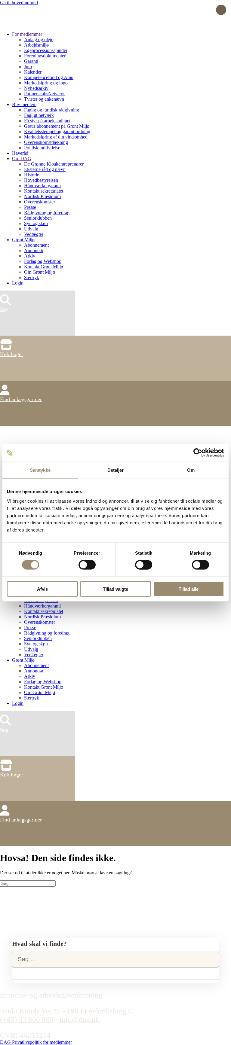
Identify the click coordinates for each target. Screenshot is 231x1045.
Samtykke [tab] (40, 470)
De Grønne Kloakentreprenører (54, 163)
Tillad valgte (115, 588)
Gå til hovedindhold (19, 2)
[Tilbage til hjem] (22, 23)
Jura (28, 66)
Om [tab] (191, 470)
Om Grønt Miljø (39, 272)
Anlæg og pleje (38, 39)
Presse (30, 207)
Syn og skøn (36, 223)
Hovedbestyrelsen (41, 180)
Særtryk (31, 277)
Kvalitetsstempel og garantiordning (57, 131)
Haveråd (20, 153)
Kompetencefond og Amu (48, 77)
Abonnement (36, 245)
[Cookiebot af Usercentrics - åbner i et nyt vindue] (197, 452)
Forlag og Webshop (42, 261)
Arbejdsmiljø (36, 44)
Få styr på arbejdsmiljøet (47, 120)
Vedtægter (33, 234)
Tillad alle (189, 588)
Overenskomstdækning (46, 142)
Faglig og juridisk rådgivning (51, 109)
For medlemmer (27, 34)
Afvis (42, 588)
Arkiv (29, 255)
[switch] (87, 565)
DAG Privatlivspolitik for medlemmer (36, 1042)
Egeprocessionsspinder (45, 50)
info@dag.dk (80, 1019)
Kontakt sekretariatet (43, 190)
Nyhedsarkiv (36, 88)
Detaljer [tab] (115, 470)
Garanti (31, 61)
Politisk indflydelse (42, 147)
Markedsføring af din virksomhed (56, 136)
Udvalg (31, 228)
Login (17, 282)
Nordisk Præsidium (42, 196)
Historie (31, 174)
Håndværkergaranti (42, 185)
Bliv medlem (24, 104)
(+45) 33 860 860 (27, 1019)
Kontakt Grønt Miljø (43, 266)
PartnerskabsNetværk (44, 93)
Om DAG (21, 158)
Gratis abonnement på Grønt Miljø (56, 126)
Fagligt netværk (39, 115)
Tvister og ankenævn (44, 99)
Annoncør (33, 250)
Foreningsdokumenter (45, 55)
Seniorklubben (38, 218)
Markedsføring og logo (46, 82)
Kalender (33, 72)
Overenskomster (39, 201)
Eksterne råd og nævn (45, 169)
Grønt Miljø (23, 239)
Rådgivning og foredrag (46, 212)
